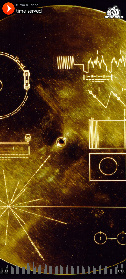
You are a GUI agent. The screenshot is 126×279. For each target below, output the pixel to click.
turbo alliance (27, 5)
